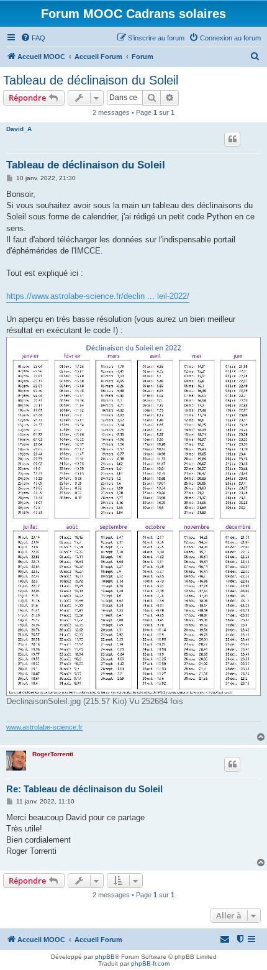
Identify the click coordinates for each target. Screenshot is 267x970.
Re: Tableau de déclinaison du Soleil (84, 789)
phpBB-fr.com (150, 963)
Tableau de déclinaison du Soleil (90, 80)
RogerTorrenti (52, 754)
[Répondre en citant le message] (232, 139)
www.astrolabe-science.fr (44, 727)
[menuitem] (32, 37)
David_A (19, 129)
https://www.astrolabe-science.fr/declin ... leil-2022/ (97, 296)
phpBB (105, 956)
